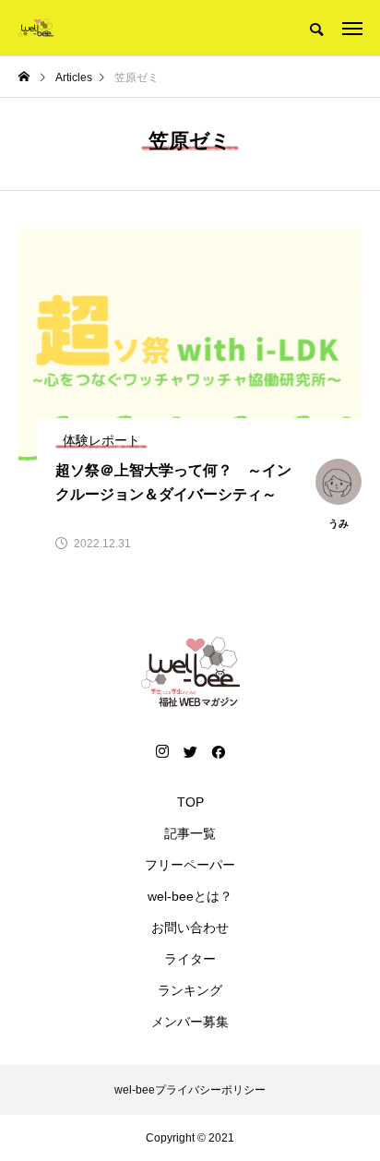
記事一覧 (190, 833)
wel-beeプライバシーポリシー (190, 1089)
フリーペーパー (190, 864)
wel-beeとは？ (190, 896)
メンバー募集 (190, 1021)
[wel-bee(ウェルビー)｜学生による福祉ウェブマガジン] (35, 27)
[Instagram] (162, 751)
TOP (190, 802)
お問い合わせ (190, 927)
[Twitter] (190, 751)
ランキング (190, 990)
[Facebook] (217, 751)
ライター (190, 958)
